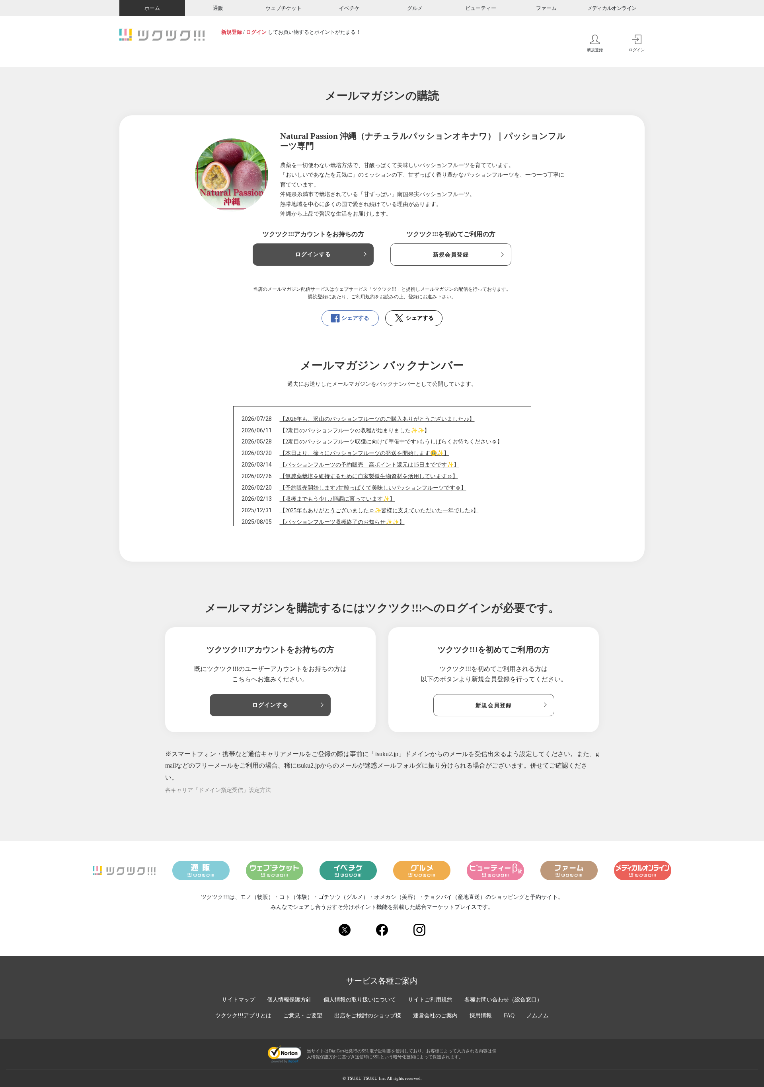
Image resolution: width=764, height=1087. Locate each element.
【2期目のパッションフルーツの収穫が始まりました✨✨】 (355, 431)
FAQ (509, 1016)
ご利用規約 (363, 296)
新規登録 (231, 32)
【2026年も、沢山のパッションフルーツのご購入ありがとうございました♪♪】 (377, 419)
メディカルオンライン (612, 8)
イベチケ (349, 8)
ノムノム (537, 1016)
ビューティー (480, 8)
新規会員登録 (451, 255)
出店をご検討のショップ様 (367, 1016)
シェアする (355, 318)
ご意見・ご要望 (302, 1016)
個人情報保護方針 (289, 1000)
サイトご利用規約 (430, 1000)
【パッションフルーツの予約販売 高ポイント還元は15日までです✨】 (369, 465)
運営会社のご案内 (435, 1016)
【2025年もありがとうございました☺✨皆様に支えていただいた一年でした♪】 (379, 510)
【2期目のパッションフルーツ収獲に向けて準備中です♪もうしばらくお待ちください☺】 (391, 442)
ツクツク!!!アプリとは (243, 1016)
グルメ (415, 8)
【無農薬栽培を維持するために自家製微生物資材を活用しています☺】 (369, 476)
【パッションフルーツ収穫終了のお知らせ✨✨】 (342, 522)
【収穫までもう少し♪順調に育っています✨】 (337, 499)
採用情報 (481, 1016)
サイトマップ (238, 1000)
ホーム (152, 8)
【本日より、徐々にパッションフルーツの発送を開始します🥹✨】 (364, 453)
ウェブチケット (283, 8)
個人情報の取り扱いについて (360, 1000)
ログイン (256, 32)
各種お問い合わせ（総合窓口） (503, 1000)
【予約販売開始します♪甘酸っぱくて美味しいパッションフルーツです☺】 (373, 488)
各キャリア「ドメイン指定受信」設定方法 (218, 790)
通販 (218, 8)
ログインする (313, 254)
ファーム (546, 8)
